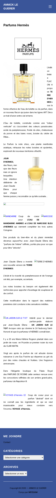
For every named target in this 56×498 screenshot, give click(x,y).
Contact (6, 442)
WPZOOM (33, 492)
